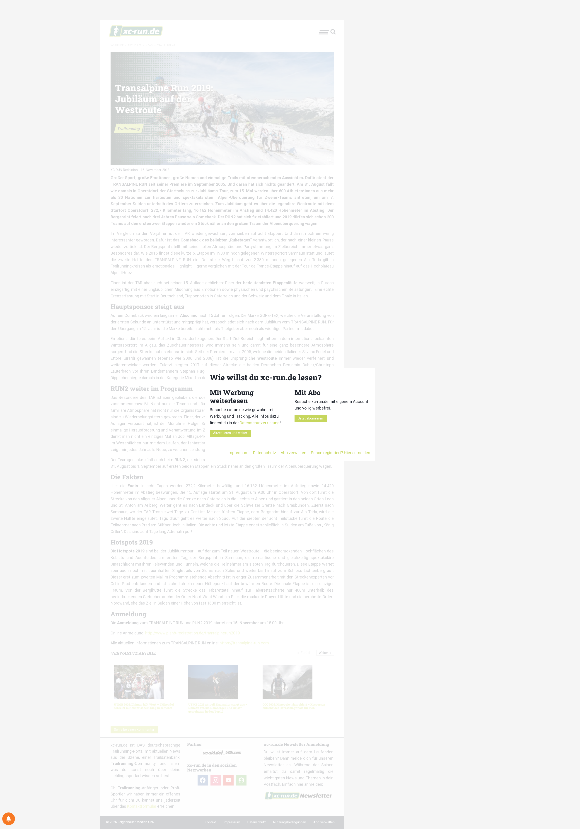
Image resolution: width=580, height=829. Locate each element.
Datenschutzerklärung (260, 422)
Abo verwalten (293, 452)
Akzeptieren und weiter (230, 433)
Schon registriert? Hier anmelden (340, 452)
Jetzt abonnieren (310, 418)
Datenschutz (264, 452)
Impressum (238, 452)
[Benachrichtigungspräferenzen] (8, 818)
